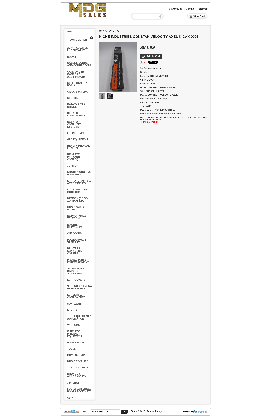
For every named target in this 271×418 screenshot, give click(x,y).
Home (100, 31)
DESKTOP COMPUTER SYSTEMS (74, 124)
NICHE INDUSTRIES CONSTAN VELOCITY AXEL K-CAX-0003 (148, 37)
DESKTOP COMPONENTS (76, 114)
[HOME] (87, 17)
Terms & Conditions (149, 122)
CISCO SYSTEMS (77, 91)
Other (70, 397)
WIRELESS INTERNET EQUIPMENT (74, 334)
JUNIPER (72, 165)
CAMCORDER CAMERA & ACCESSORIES (76, 74)
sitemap (203, 8)
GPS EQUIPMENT (77, 139)
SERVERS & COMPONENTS (76, 296)
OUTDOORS (74, 233)
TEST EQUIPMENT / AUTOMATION (79, 317)
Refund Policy (154, 411)
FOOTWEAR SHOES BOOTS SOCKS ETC (79, 390)
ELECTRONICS (76, 133)
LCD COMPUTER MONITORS (77, 190)
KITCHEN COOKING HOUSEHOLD (79, 173)
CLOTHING (73, 98)
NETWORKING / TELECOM (76, 217)
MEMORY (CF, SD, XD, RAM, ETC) (77, 199)
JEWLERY (73, 382)
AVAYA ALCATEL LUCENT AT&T (77, 49)
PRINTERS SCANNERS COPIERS (74, 251)
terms (134, 411)
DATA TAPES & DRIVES (76, 105)
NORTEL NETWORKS (74, 226)
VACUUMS (73, 325)
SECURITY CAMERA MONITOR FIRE (79, 287)
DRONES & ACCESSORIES (76, 375)
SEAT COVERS (76, 280)
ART (69, 31)
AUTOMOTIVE (78, 39)
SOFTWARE (74, 303)
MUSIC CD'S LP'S (77, 361)
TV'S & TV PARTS (77, 367)
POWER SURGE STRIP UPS (76, 241)
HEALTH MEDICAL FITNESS (78, 147)
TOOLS (71, 348)
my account (175, 8)
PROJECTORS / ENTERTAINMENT (78, 261)
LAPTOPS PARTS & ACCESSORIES (79, 182)
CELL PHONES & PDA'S (77, 84)
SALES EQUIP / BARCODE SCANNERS (76, 271)
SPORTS (72, 310)
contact (190, 8)
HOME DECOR (76, 342)
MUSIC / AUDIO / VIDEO (76, 208)
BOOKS (71, 56)
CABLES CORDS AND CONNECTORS (79, 64)
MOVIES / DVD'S (77, 355)
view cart (199, 16)
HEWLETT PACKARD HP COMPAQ (75, 157)
